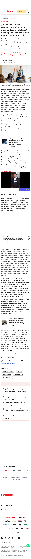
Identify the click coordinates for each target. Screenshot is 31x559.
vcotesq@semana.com (8, 363)
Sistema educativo (18, 374)
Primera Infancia (6, 374)
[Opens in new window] (6, 538)
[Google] (2, 538)
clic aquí (21, 354)
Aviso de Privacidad (7, 542)
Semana (3, 18)
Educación (19, 371)
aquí (15, 357)
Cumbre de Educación (8, 371)
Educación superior (7, 377)
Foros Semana (11, 18)
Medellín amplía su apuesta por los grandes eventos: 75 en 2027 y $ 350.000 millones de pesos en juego (13, 240)
